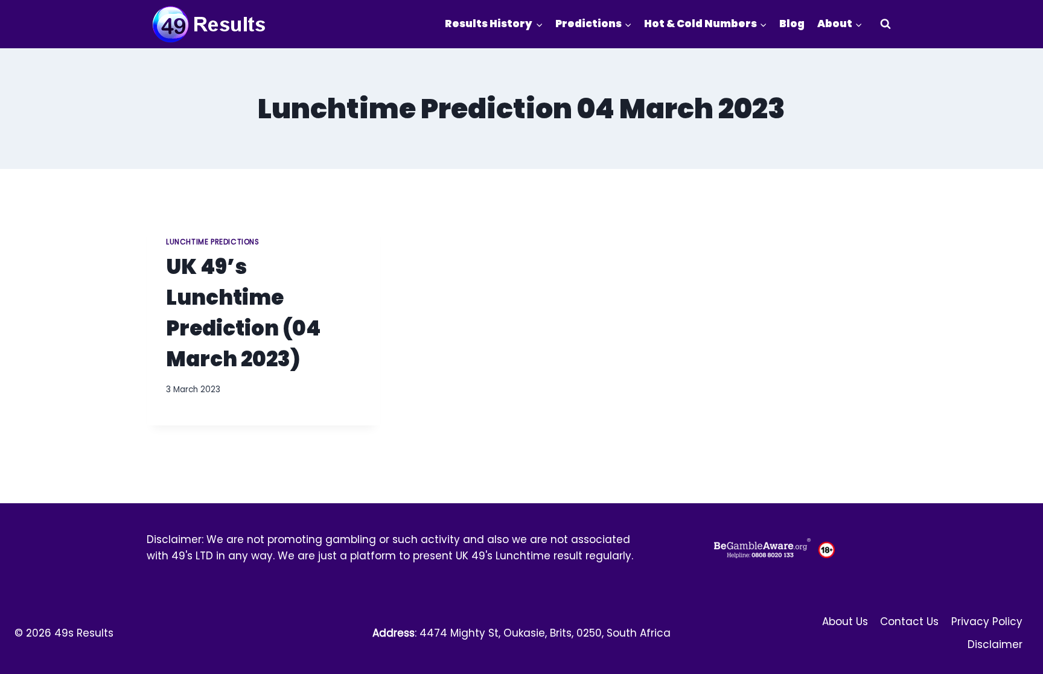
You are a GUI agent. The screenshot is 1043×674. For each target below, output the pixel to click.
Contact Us (909, 621)
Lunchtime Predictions (213, 242)
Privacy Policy (986, 621)
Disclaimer (995, 644)
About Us (845, 621)
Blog (792, 23)
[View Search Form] (885, 24)
